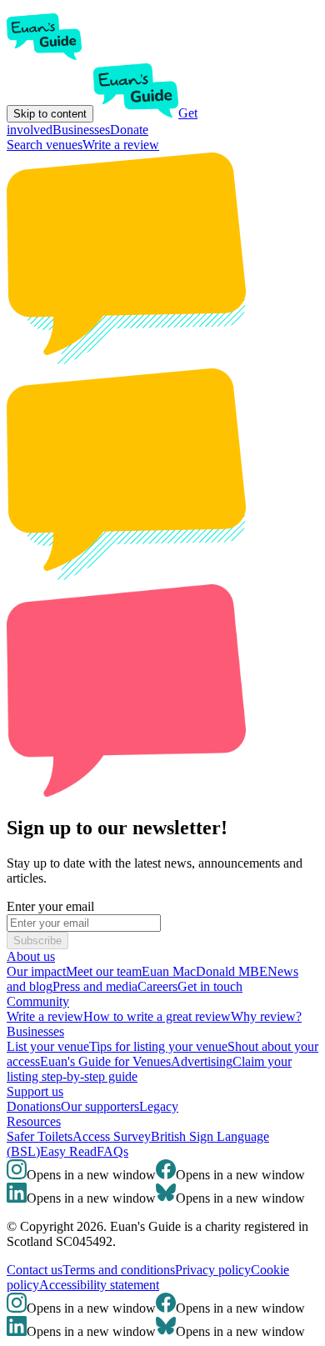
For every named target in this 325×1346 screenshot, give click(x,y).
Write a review (120, 145)
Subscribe (37, 940)
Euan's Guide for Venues (105, 1061)
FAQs (112, 1151)
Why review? (266, 1016)
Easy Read (68, 1151)
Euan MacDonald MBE (205, 971)
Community (38, 1001)
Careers (158, 986)
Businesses (81, 130)
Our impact (36, 971)
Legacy (158, 1106)
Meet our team (104, 971)
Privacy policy (213, 1270)
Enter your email (50, 906)
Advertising (201, 1061)
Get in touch (210, 986)
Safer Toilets (39, 1136)
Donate (129, 130)
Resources (34, 1121)
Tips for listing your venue (158, 1046)
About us (31, 956)
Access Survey (111, 1136)
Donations (34, 1106)
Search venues (44, 145)
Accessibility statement (99, 1285)
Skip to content (50, 114)
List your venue (48, 1046)
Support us (35, 1091)
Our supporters (100, 1106)
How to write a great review (157, 1016)
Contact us (34, 1270)
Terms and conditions (118, 1270)
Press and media (95, 986)
